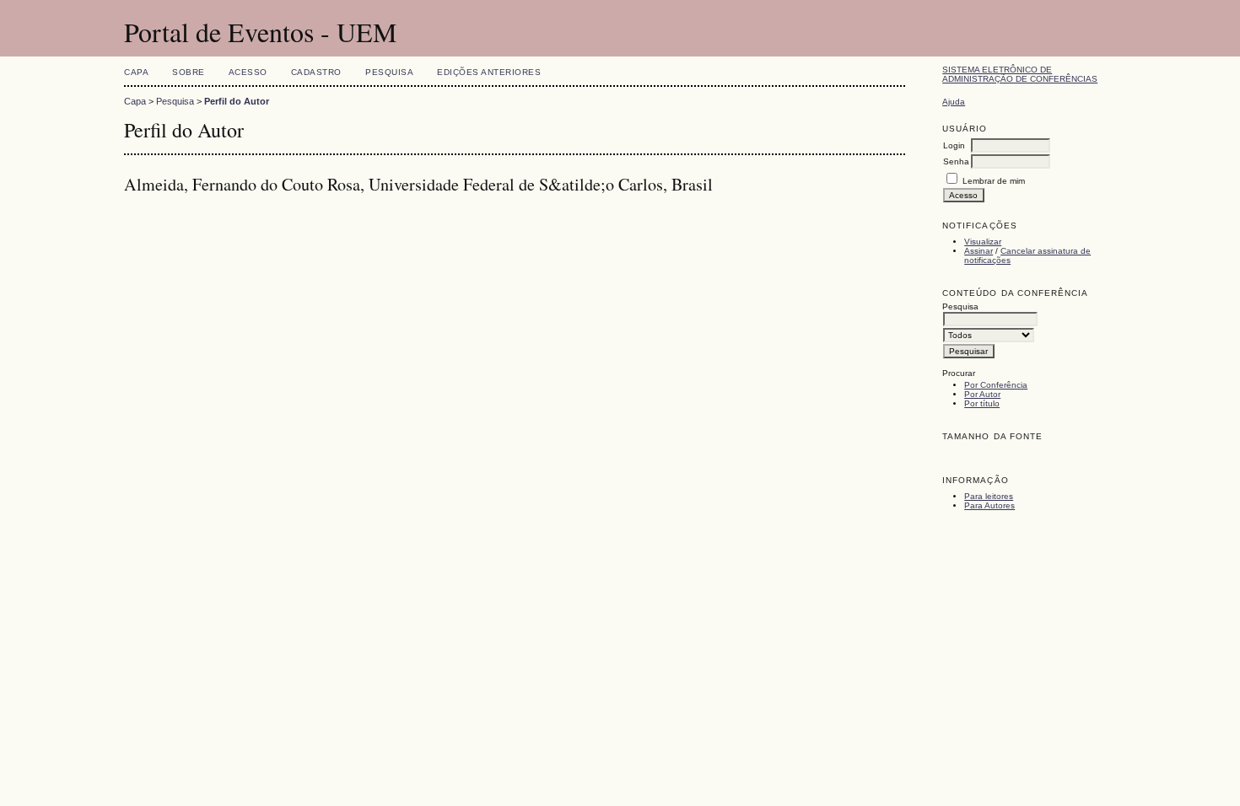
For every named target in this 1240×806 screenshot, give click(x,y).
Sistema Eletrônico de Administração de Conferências (1019, 74)
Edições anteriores (489, 72)
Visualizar (982, 241)
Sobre (188, 72)
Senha (956, 161)
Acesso (248, 72)
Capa (136, 72)
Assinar (978, 250)
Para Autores (989, 505)
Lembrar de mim (993, 180)
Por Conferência (995, 385)
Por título (982, 403)
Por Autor (982, 394)
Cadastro (316, 72)
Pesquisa (389, 72)
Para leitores (988, 496)
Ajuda (953, 101)
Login (954, 145)
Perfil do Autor (236, 101)
